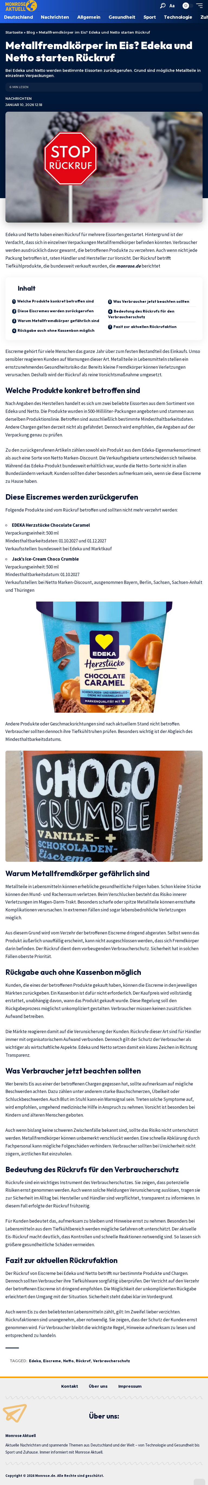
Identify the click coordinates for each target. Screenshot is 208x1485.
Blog (31, 32)
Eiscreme (52, 1360)
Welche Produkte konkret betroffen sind (55, 301)
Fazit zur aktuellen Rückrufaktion (145, 326)
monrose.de (129, 266)
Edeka (35, 1360)
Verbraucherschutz (111, 1360)
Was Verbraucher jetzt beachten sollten (151, 301)
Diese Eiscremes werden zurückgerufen (56, 310)
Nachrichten (18, 99)
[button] (163, 5)
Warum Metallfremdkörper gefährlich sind (58, 320)
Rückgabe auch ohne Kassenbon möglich (56, 330)
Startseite (14, 32)
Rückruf (83, 1360)
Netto (68, 1360)
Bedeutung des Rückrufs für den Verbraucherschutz (141, 314)
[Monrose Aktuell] (21, 5)
